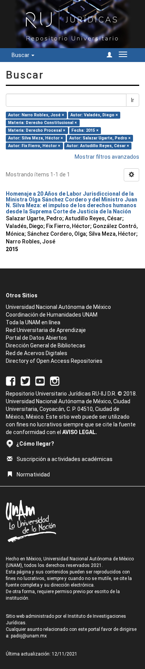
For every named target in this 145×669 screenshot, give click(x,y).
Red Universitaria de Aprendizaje (46, 330)
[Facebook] (10, 380)
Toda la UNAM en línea (33, 322)
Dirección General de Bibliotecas (45, 345)
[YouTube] (40, 380)
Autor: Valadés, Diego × (94, 114)
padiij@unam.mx (29, 636)
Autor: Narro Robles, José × (36, 114)
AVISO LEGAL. (79, 432)
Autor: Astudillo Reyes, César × (98, 145)
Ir (132, 100)
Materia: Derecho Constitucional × (42, 122)
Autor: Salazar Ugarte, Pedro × (100, 138)
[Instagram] (55, 380)
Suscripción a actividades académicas (65, 459)
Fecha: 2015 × (85, 130)
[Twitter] (25, 380)
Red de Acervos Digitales (36, 353)
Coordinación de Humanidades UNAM (51, 315)
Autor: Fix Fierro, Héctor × (34, 145)
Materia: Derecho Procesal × (36, 130)
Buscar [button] (21, 55)
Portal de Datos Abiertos (36, 338)
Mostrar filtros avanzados (107, 157)
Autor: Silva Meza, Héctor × (35, 138)
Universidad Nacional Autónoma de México (58, 307)
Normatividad (33, 474)
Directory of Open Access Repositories (54, 361)
